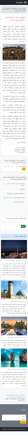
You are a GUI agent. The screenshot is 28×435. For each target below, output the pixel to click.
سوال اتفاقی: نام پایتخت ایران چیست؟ (16, 218)
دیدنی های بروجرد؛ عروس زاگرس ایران (17, 301)
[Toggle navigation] (3, 2)
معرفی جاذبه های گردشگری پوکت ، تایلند (17, 369)
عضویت (23, 422)
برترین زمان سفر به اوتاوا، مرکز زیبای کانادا (17, 337)
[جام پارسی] (21, 2)
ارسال (23, 226)
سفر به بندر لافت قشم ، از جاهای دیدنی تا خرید (15, 260)
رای (24, 169)
